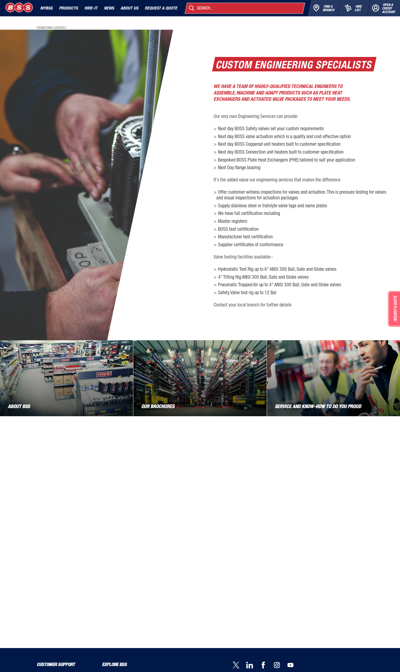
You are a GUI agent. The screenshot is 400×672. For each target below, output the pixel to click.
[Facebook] (266, 666)
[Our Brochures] (199, 378)
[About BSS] (66, 378)
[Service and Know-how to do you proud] (333, 378)
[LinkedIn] (253, 666)
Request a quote (161, 8)
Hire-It (90, 8)
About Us (129, 8)
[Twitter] (239, 666)
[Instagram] (280, 666)
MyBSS (46, 8)
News (109, 8)
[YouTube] (294, 666)
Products (68, 8)
